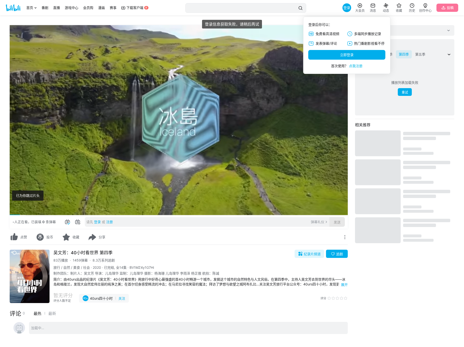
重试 (405, 92)
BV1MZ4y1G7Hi (142, 267)
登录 (97, 222)
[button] (17, 209)
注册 (109, 222)
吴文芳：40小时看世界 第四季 (83, 252)
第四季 (404, 54)
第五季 (420, 54)
